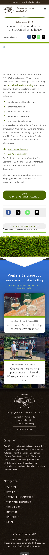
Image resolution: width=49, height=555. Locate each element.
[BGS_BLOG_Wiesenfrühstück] (24, 47)
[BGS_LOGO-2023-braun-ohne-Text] (8, 6)
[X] (34, 36)
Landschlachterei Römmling (20, 85)
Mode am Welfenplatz (18, 149)
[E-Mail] (43, 36)
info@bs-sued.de (34, 2)
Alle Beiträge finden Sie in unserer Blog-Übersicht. (24, 286)
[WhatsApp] (38, 36)
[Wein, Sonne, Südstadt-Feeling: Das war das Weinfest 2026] (24, 295)
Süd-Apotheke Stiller (17, 154)
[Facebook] (29, 36)
